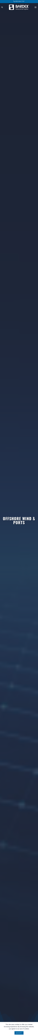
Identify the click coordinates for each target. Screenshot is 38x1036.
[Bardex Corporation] (19, 7)
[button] (35, 7)
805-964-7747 (19, 1)
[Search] (2, 7)
